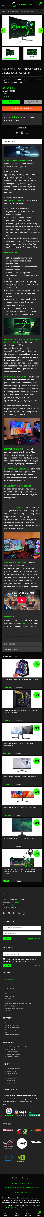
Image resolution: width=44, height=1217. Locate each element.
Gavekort (8, 998)
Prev (3, 30)
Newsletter (30, 1188)
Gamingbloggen (10, 1006)
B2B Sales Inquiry (12, 1071)
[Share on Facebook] (22, 133)
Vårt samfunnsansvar (12, 1035)
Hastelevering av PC (13, 1052)
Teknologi (8, 1010)
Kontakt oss (9, 1023)
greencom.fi (11, 1083)
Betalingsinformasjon (14, 1054)
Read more (37, 965)
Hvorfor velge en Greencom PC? (17, 1047)
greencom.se (11, 1078)
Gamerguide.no (14, 200)
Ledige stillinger (12, 1073)
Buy (12, 102)
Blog (37, 1188)
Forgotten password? (34, 938)
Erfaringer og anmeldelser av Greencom (18, 1003)
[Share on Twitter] (17, 133)
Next (40, 30)
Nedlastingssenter (12, 1056)
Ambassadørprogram (14, 1069)
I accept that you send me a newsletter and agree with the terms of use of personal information (20, 960)
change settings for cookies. (17, 1207)
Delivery (15, 1183)
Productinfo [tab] (8, 141)
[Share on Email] (27, 133)
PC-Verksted (11, 1049)
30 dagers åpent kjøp (11, 1025)
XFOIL (9, 1076)
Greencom (9, 980)
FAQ (6, 1032)
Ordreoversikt (9, 996)
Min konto (8, 994)
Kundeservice (28, 623)
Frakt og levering (10, 1030)
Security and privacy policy (14, 1188)
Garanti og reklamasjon (12, 1027)
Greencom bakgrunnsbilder (14, 1008)
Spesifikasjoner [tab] (9, 644)
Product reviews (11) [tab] (11, 649)
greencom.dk (11, 1081)
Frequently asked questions (22, 1192)
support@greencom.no (14, 905)
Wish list (34, 102)
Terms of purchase (26, 1183)
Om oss (7, 1001)
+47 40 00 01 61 (15, 902)
